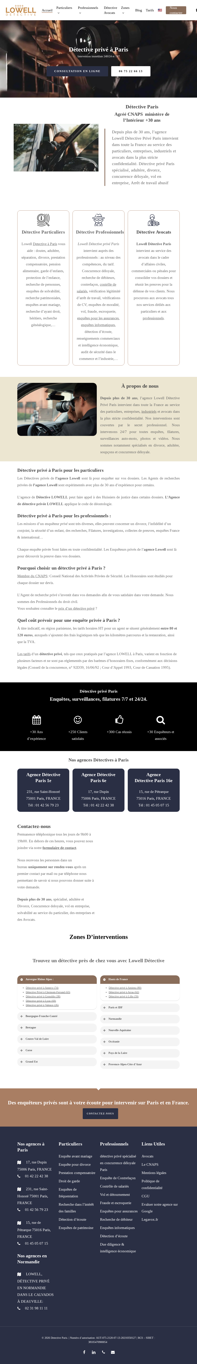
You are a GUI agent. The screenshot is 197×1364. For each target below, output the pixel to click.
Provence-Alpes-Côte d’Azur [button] (125, 1064)
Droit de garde (69, 1181)
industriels (148, 411)
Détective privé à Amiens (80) (125, 987)
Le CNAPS (150, 1164)
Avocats (147, 1156)
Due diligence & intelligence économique (118, 1247)
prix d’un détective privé (76, 608)
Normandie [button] (115, 1018)
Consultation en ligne (77, 71)
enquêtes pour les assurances (98, 318)
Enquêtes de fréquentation (68, 1192)
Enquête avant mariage (75, 1156)
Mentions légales (154, 1173)
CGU (145, 1196)
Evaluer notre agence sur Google (160, 1207)
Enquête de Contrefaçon (118, 1178)
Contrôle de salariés (114, 1186)
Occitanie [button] (114, 1041)
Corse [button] (29, 1050)
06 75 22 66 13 (131, 71)
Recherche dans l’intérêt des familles (76, 1207)
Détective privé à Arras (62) (124, 992)
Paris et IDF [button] (116, 1007)
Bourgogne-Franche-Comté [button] (41, 1016)
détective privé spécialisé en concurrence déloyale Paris (118, 1163)
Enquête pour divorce (75, 1164)
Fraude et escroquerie (115, 1203)
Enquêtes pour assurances (119, 1211)
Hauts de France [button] (118, 979)
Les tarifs (24, 654)
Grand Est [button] (32, 1061)
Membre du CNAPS (32, 576)
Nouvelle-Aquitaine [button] (120, 1030)
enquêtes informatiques (98, 325)
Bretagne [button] (31, 1027)
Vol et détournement (115, 1195)
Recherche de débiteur (116, 1219)
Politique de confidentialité (152, 1184)
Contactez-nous (100, 1113)
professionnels (153, 318)
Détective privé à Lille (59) (124, 996)
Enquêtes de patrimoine (76, 1228)
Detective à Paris (45, 244)
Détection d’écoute (72, 1219)
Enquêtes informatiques (117, 1228)
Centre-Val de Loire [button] (37, 1038)
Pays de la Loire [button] (118, 1053)
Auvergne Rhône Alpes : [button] (40, 979)
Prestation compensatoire (77, 1173)
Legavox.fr (150, 1219)
